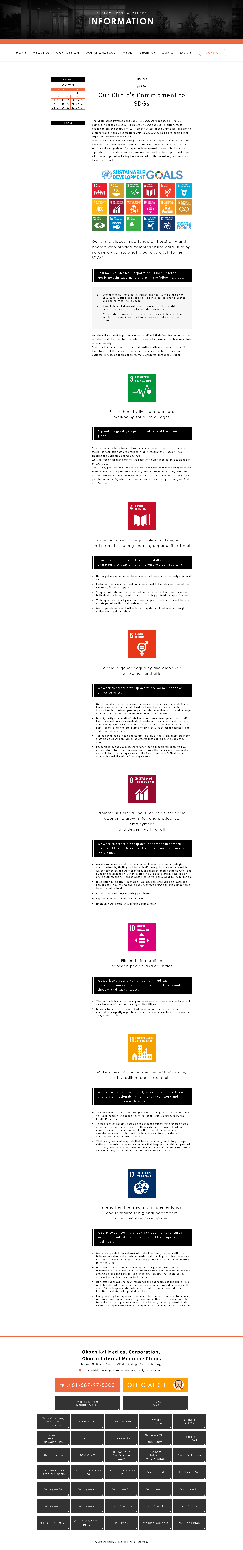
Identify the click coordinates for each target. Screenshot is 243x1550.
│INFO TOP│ (141, 79)
